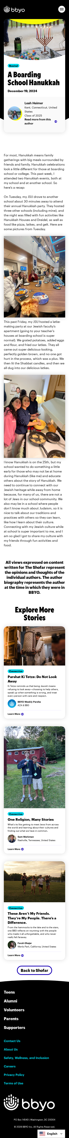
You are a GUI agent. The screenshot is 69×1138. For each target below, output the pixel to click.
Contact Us (12, 1041)
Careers (10, 1066)
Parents (11, 1018)
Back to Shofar (34, 970)
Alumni (10, 1001)
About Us (11, 1049)
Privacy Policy (14, 1075)
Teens (9, 992)
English (52, 1134)
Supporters (14, 1027)
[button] (61, 9)
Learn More (14, 713)
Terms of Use (13, 1083)
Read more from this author (38, 121)
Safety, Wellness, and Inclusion (26, 1058)
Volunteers (14, 1009)
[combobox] (51, 1134)
